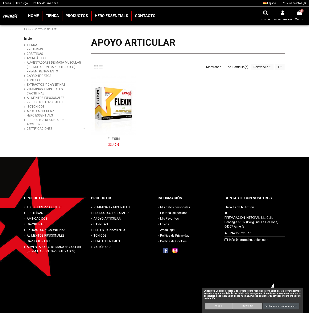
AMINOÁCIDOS (37, 58)
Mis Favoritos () (296, 3)
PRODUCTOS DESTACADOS (46, 120)
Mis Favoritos (169, 218)
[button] (76, 16)
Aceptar (219, 305)
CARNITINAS (36, 93)
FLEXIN (113, 139)
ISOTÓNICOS (36, 107)
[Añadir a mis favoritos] (110, 133)
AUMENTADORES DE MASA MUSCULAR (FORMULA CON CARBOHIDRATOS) (54, 65)
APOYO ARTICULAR (40, 111)
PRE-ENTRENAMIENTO (42, 71)
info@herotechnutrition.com (248, 240)
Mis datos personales (175, 207)
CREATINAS (35, 54)
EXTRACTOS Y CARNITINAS (46, 84)
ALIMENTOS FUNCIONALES (46, 98)
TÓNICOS (33, 80)
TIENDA (32, 45)
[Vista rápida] (117, 133)
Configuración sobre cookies (281, 306)
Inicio (28, 38)
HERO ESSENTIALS (40, 115)
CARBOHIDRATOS (39, 76)
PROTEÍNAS (35, 49)
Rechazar (247, 305)
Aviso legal (22, 3)
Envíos (7, 3)
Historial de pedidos (174, 213)
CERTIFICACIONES (39, 129)
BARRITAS (101, 224)
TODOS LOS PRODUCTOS (44, 207)
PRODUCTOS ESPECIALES (45, 102)
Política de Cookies (173, 241)
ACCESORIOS (36, 124)
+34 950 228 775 (240, 233)
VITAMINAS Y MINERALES (45, 89)
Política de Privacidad (45, 3)
